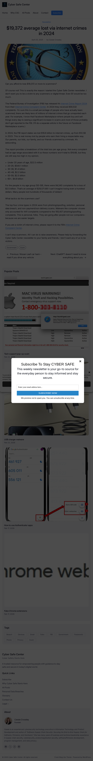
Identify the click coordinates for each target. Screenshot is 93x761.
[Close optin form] (80, 361)
